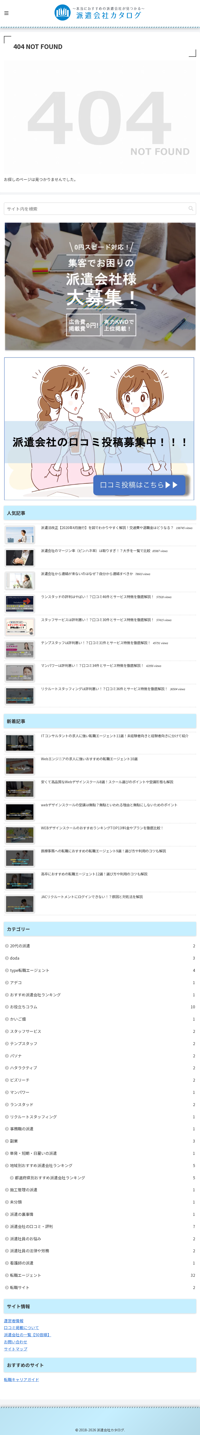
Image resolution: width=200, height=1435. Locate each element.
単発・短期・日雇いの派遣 (102, 1153)
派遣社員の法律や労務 (102, 1251)
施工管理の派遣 (102, 1190)
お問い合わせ (15, 1342)
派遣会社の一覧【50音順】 (27, 1335)
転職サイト (102, 1287)
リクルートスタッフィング (102, 1117)
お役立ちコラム (102, 1007)
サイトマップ (15, 1349)
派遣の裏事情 (102, 1214)
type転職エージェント (102, 970)
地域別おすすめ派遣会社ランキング (102, 1165)
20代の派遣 (102, 946)
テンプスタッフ (102, 1043)
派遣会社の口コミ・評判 (102, 1226)
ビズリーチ (102, 1080)
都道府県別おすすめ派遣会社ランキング (105, 1178)
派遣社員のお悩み (102, 1239)
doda (102, 958)
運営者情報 (13, 1321)
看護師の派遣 (102, 1263)
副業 (102, 1141)
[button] (191, 208)
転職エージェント (102, 1275)
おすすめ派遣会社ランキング (102, 995)
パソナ (102, 1056)
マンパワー (102, 1092)
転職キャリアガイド (21, 1379)
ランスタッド (102, 1104)
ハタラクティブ (102, 1068)
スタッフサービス (102, 1031)
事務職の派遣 (102, 1129)
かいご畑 (102, 1019)
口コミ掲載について (21, 1327)
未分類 (102, 1202)
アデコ (102, 982)
